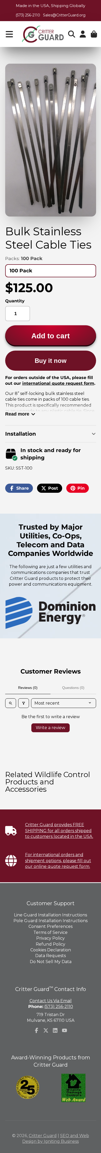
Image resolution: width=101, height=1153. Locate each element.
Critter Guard (43, 1135)
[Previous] (19, 613)
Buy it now (51, 360)
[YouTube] (64, 1030)
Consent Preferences (50, 926)
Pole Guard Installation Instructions (50, 920)
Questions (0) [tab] (73, 688)
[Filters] (23, 703)
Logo (43, 34)
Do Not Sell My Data (50, 961)
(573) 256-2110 (28, 15)
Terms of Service (50, 932)
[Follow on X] (45, 1030)
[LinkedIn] (55, 1030)
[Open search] (10, 703)
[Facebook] (36, 1030)
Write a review (50, 727)
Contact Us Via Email (51, 1000)
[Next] (81, 613)
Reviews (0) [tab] (28, 688)
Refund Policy (50, 944)
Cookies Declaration (50, 949)
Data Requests (50, 955)
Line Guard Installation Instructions (50, 914)
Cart (93, 34)
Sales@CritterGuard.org (64, 15)
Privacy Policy (50, 938)
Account (82, 34)
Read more (17, 414)
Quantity (15, 300)
